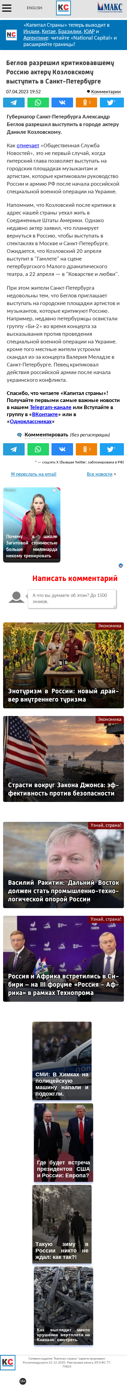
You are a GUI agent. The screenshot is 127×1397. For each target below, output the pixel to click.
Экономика (109, 626)
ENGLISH (34, 8)
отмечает (28, 146)
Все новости (100, 474)
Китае (49, 31)
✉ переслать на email (33, 474)
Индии (31, 31)
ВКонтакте (45, 415)
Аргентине (35, 38)
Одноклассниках (31, 422)
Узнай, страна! (106, 825)
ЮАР (89, 31)
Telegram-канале (51, 408)
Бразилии (69, 31)
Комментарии (106, 92)
